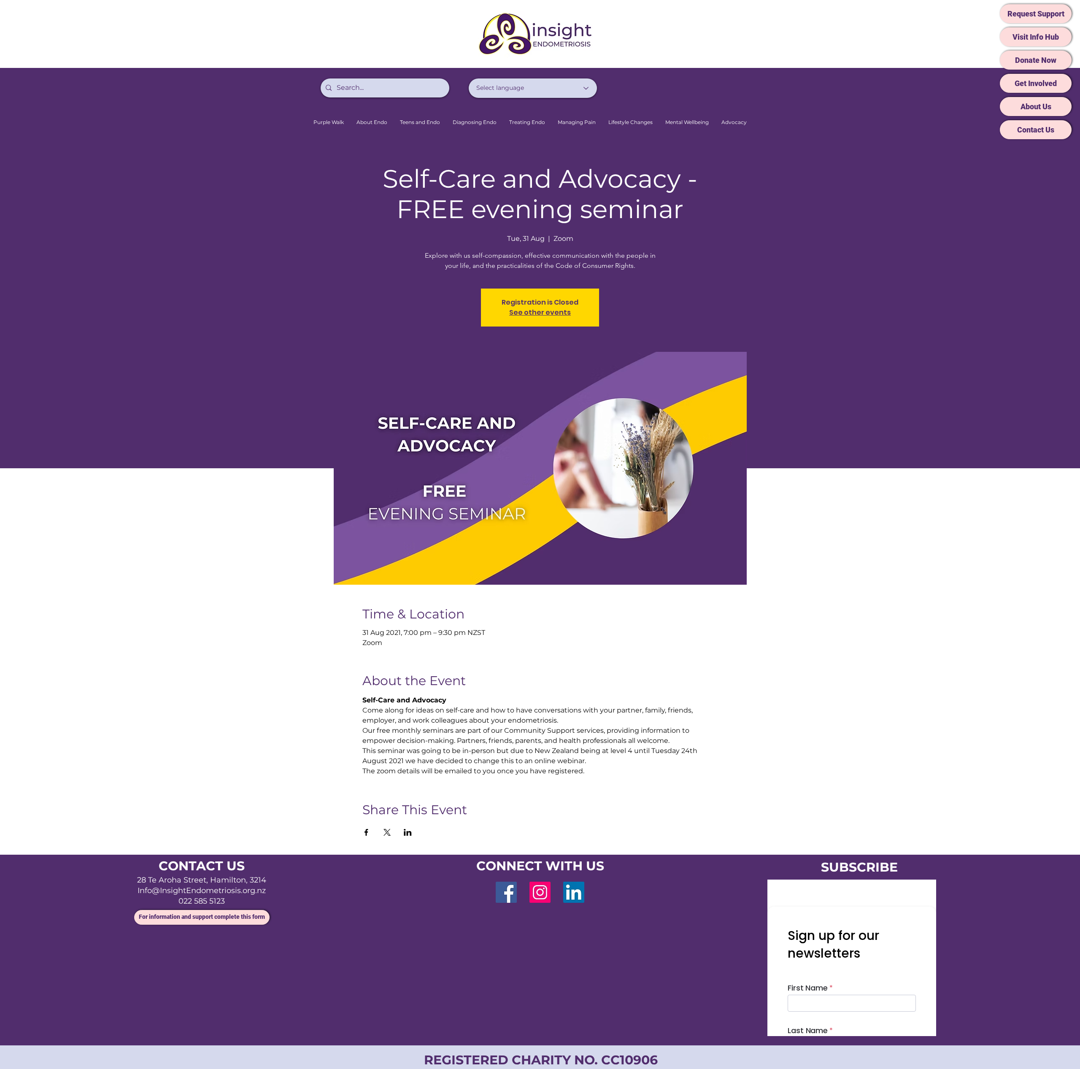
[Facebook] (506, 892)
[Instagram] (540, 892)
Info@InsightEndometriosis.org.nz (202, 890)
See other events (540, 312)
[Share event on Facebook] (366, 832)
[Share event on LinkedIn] (408, 832)
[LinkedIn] (573, 892)
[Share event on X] (387, 832)
